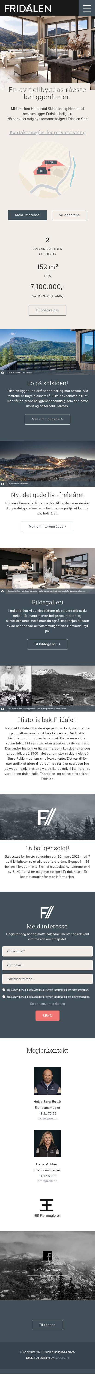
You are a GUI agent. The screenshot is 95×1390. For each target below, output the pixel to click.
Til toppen (47, 1325)
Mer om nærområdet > (47, 526)
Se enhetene (69, 215)
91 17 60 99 (47, 1176)
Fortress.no (61, 1357)
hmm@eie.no (47, 1181)
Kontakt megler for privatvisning (47, 132)
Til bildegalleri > (47, 644)
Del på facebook (47, 1270)
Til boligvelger (47, 310)
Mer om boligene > (47, 419)
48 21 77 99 (47, 1113)
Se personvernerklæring (47, 1003)
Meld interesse (27, 215)
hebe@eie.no (47, 1118)
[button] (87, 8)
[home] (28, 8)
